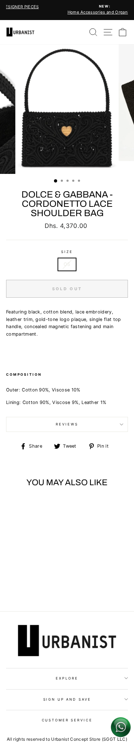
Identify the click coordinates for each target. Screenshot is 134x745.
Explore (67, 678)
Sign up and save (67, 699)
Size (67, 252)
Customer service (67, 720)
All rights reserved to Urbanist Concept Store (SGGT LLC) (67, 739)
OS (67, 264)
